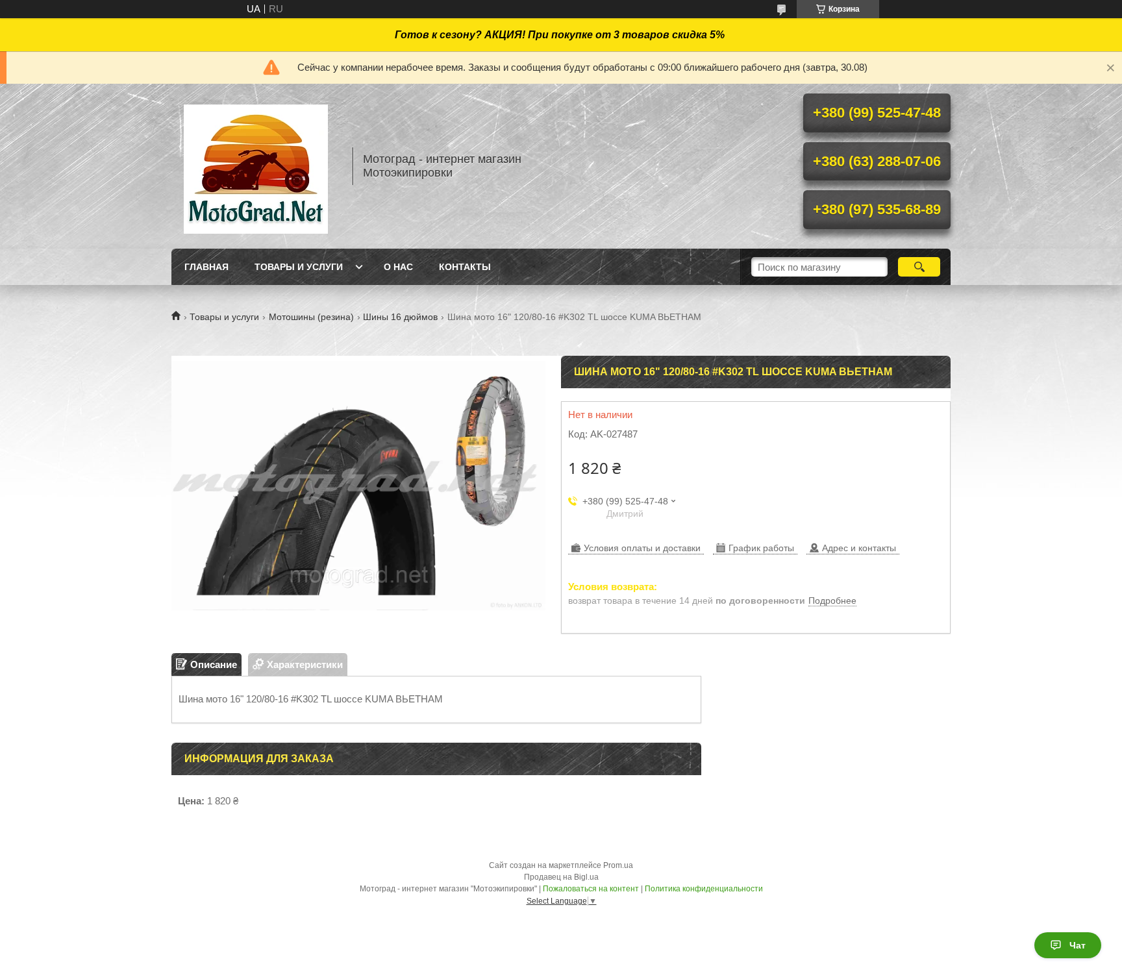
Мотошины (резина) (311, 317)
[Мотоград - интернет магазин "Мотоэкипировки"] (255, 166)
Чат (1077, 945)
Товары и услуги (299, 267)
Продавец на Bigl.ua (561, 877)
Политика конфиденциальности (704, 888)
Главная (206, 267)
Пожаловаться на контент (591, 888)
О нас (398, 267)
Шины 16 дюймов (400, 317)
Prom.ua (618, 865)
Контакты (465, 267)
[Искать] (919, 267)
